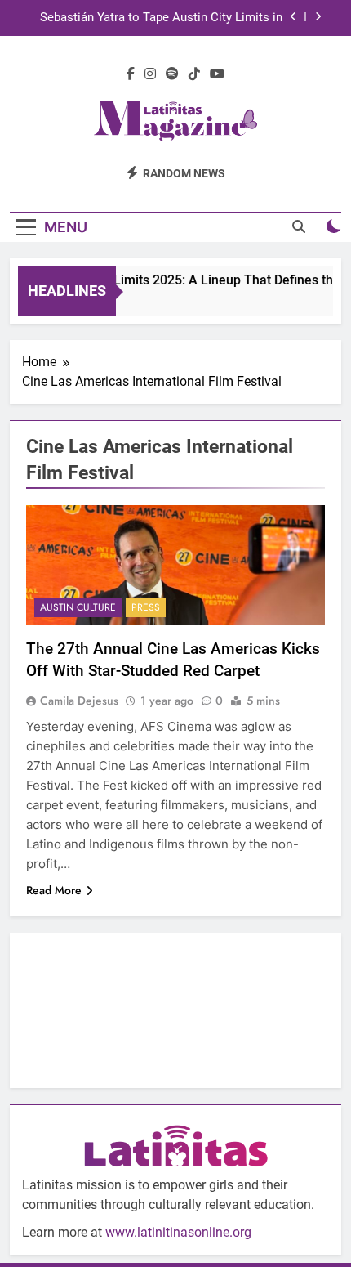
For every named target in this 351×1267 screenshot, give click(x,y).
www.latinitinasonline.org (178, 1232)
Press (145, 607)
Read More (54, 890)
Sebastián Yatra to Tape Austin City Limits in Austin (161, 18)
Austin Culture (78, 607)
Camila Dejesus (79, 700)
